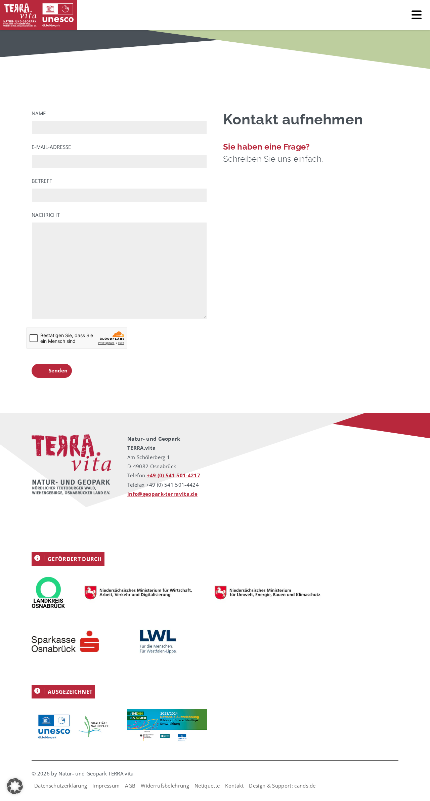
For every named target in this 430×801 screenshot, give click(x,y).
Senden (58, 370)
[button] (15, 786)
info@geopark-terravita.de (162, 493)
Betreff (42, 180)
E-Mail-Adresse (51, 147)
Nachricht (46, 214)
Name (39, 113)
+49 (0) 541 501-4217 (173, 475)
